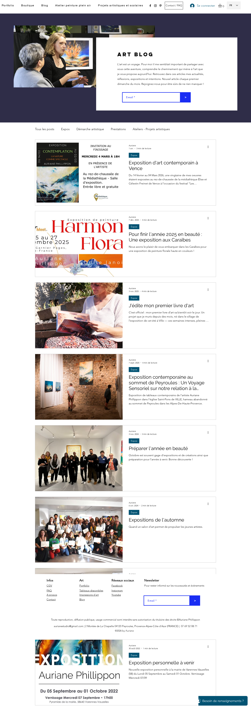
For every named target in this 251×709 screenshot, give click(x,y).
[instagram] (155, 5)
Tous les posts (44, 129)
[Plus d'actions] (209, 147)
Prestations (118, 129)
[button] (222, 5)
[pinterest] (160, 5)
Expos (65, 129)
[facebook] (150, 5)
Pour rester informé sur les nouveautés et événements (174, 585)
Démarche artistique (90, 129)
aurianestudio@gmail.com (68, 626)
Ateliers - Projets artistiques (151, 129)
